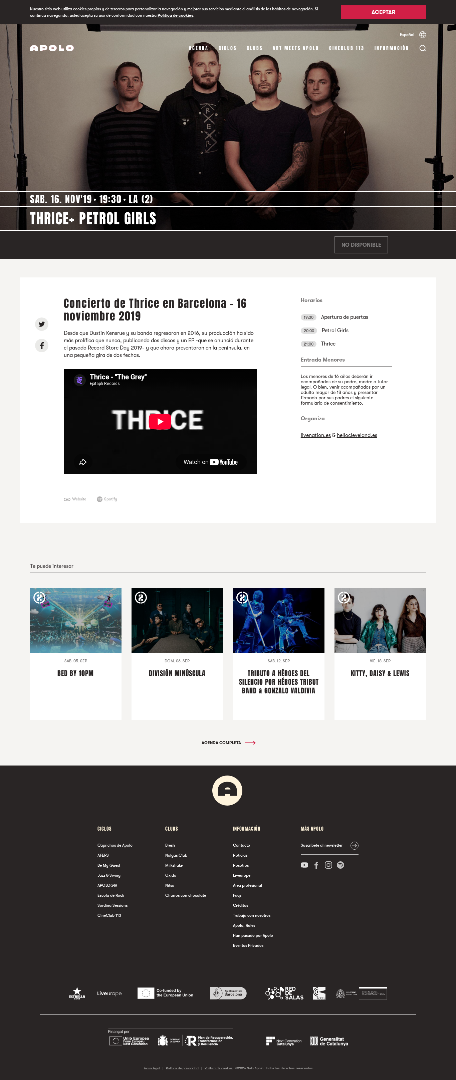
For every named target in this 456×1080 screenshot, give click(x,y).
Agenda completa (222, 742)
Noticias (240, 855)
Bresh (170, 845)
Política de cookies (175, 15)
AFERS (103, 855)
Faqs (237, 895)
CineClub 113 (347, 48)
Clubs (255, 48)
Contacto (241, 845)
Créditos (240, 905)
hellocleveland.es (357, 435)
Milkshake (174, 865)
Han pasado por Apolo (253, 935)
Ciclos (228, 48)
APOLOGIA (107, 885)
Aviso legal (152, 1068)
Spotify (110, 499)
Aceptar (383, 12)
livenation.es (316, 435)
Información (392, 48)
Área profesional (247, 885)
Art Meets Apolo (296, 48)
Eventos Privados (248, 945)
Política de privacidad (182, 1068)
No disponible (361, 245)
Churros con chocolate (185, 895)
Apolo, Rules (244, 925)
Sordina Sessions (112, 905)
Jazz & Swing (109, 875)
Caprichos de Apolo (115, 845)
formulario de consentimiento (331, 403)
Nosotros (241, 865)
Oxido (170, 875)
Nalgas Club (176, 855)
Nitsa (169, 885)
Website (79, 499)
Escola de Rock (110, 895)
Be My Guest (108, 865)
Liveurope (241, 875)
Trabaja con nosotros (251, 915)
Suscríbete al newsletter (322, 845)
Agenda (199, 48)
